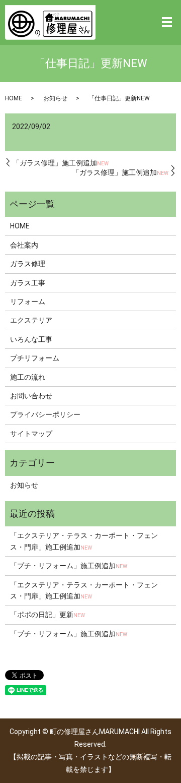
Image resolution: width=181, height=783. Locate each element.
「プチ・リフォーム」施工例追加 (68, 566)
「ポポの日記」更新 (47, 615)
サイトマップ (31, 434)
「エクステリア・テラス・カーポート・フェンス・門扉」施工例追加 (84, 541)
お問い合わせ (31, 396)
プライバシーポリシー (45, 414)
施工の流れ (27, 377)
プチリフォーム (34, 358)
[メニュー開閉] (167, 22)
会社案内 (24, 245)
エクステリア (31, 320)
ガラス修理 (27, 264)
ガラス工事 (27, 283)
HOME (13, 98)
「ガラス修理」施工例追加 (61, 163)
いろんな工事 (31, 339)
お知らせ (55, 98)
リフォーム (27, 301)
